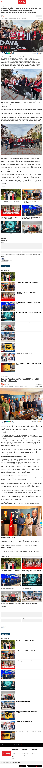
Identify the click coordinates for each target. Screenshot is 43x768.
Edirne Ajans (6, 384)
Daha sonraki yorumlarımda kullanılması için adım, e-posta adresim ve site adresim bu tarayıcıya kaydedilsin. (21, 254)
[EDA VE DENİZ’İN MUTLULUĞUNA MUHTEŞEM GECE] (11, 194)
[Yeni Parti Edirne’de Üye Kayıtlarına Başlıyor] (8, 361)
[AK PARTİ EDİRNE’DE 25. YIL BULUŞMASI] (8, 341)
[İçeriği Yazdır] (13, 53)
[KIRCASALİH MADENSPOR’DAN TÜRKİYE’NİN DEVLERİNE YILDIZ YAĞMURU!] (8, 351)
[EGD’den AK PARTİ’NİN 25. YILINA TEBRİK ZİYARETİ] (32, 226)
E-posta (24, 250)
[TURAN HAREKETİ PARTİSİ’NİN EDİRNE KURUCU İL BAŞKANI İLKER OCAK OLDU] (11, 226)
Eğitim (13, 756)
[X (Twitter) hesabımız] (18, 745)
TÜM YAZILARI (38, 16)
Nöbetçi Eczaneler (25, 755)
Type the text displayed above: (6, 260)
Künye (33, 753)
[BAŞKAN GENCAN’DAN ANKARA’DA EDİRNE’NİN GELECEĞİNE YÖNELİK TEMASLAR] (32, 210)
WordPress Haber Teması (14, 762)
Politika (40, 386)
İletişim (33, 755)
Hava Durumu (24, 751)
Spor (13, 758)
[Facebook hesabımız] (16, 745)
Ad (1, 250)
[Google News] (39, 53)
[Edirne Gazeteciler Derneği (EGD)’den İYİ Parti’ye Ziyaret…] (32, 194)
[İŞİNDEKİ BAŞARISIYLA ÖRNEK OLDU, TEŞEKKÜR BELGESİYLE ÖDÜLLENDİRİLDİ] (11, 210)
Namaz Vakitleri (25, 753)
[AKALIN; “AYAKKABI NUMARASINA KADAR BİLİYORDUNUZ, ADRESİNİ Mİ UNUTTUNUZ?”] (8, 371)
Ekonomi (13, 755)
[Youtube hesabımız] (21, 745)
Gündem (40, 18)
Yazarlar (33, 751)
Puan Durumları (25, 756)
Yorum (2, 242)
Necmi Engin (6, 16)
